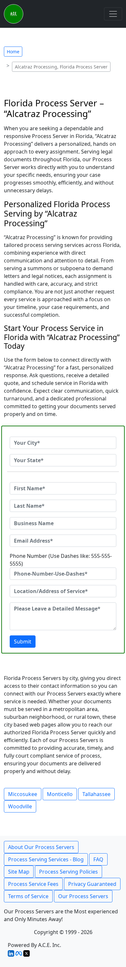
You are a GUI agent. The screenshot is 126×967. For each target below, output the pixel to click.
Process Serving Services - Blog (46, 859)
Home (13, 51)
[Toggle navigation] (113, 13)
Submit (22, 641)
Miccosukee (22, 794)
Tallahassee (96, 794)
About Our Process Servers (41, 847)
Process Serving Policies (68, 871)
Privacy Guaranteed (92, 883)
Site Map (18, 871)
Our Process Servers (83, 896)
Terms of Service (28, 896)
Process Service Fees (33, 883)
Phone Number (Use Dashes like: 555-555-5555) (61, 559)
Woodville (20, 806)
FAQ (98, 859)
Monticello (60, 794)
